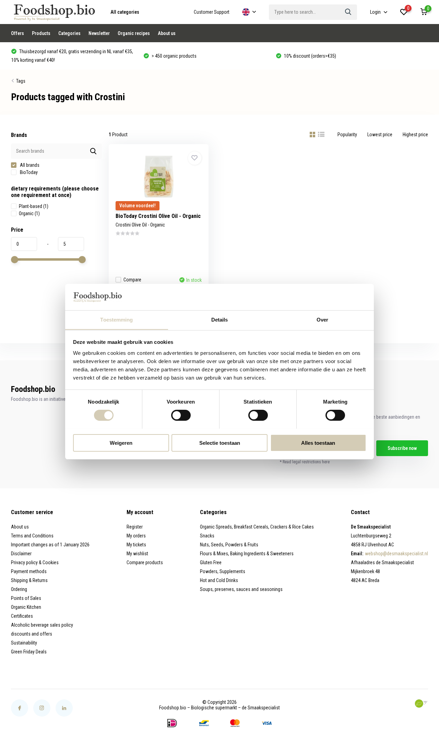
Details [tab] (219, 319)
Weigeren (121, 442)
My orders (136, 535)
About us (167, 33)
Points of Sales (26, 598)
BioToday (28, 172)
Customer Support (211, 12)
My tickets (136, 544)
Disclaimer (21, 553)
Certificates (22, 616)
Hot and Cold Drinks (219, 580)
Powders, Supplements (222, 571)
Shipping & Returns (29, 580)
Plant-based (33, 206)
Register (135, 527)
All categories (124, 12)
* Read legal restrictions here (305, 462)
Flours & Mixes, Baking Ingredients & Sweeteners (247, 553)
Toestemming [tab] (116, 319)
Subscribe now (402, 448)
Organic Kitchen (26, 607)
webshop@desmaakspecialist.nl (396, 553)
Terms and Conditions (32, 535)
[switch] (181, 415)
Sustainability (24, 643)
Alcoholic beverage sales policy (42, 625)
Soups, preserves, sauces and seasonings (241, 589)
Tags (20, 81)
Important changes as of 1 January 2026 (50, 544)
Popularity (347, 134)
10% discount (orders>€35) (180, 56)
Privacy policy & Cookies (35, 562)
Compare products (145, 562)
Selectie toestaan (219, 442)
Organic (29, 213)
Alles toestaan (318, 442)
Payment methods (29, 571)
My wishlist (137, 553)
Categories (69, 33)
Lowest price (379, 134)
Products (41, 33)
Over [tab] (322, 319)
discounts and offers (31, 634)
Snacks (207, 535)
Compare (132, 279)
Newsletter (99, 33)
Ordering (19, 589)
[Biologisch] (421, 703)
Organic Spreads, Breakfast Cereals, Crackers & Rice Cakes (257, 527)
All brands (29, 165)
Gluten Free (211, 562)
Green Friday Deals (29, 651)
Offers (17, 33)
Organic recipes (134, 33)
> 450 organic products (45, 56)
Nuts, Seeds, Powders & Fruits (229, 544)
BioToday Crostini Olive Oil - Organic (158, 216)
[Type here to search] (348, 12)
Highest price (415, 134)
